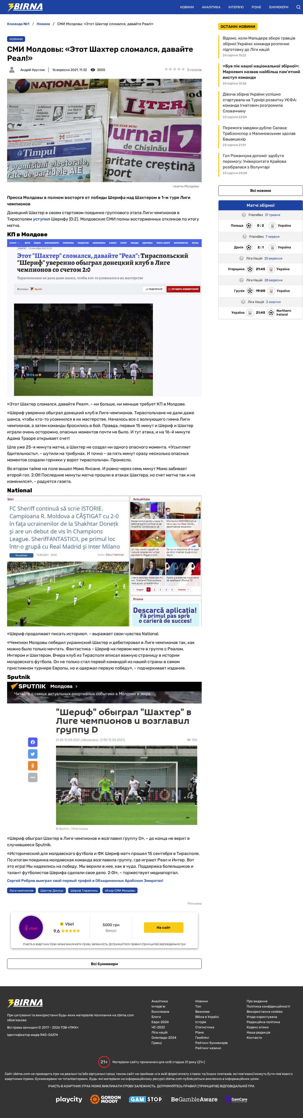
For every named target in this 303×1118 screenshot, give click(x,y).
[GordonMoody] (105, 1100)
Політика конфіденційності (268, 1006)
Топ (198, 1006)
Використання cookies (265, 1012)
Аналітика (211, 7)
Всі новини (260, 190)
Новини (187, 7)
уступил (41, 219)
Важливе (202, 1012)
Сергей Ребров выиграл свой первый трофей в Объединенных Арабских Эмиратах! (85, 880)
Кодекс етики (258, 1027)
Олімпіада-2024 (164, 1038)
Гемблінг (202, 1038)
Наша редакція (258, 1032)
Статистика (204, 1027)
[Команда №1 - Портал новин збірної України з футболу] (22, 7)
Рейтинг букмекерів (211, 1043)
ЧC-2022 (158, 1027)
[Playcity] (69, 1100)
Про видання (257, 1001)
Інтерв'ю (236, 7)
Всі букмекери (104, 964)
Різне (256, 7)
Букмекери (278, 7)
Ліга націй (160, 1032)
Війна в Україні (207, 1017)
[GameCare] (236, 1099)
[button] (298, 7)
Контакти (254, 1038)
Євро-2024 (160, 1022)
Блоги (156, 1017)
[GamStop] (146, 1099)
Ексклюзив (160, 1012)
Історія (200, 1022)
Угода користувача (262, 1017)
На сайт (163, 927)
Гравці (157, 1043)
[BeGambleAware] (194, 1100)
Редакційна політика (263, 1022)
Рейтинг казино (208, 1048)
